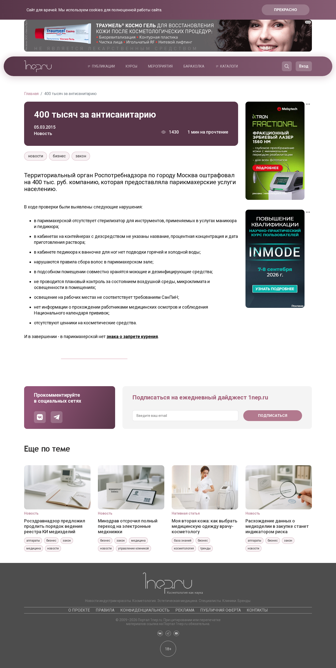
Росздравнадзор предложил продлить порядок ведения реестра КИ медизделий (54, 526)
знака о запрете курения (132, 336)
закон (81, 156)
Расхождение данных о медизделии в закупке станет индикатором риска (277, 526)
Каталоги (229, 66)
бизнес (59, 156)
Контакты (257, 610)
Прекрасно (285, 10)
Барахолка (193, 66)
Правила (105, 610)
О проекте (79, 610)
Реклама (184, 610)
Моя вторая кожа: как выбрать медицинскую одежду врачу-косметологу (204, 526)
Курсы (131, 66)
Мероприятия (160, 66)
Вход (303, 66)
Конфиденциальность (144, 610)
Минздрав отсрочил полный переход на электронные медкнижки (127, 526)
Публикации (103, 66)
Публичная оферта (220, 610)
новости (35, 156)
